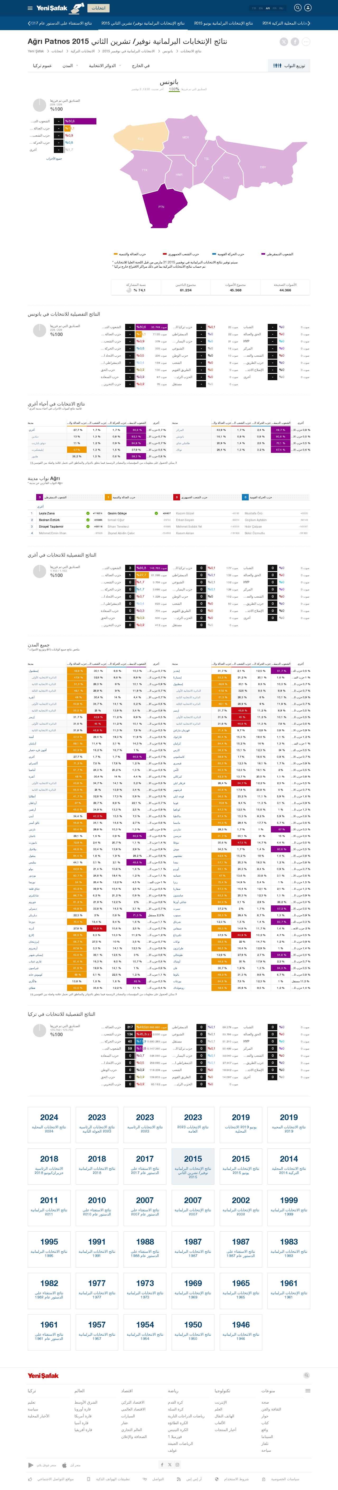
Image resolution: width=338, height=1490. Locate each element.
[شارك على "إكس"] (285, 42)
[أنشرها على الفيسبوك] (296, 42)
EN (261, 8)
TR (254, 8)
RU (281, 8)
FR (274, 8)
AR (268, 8)
